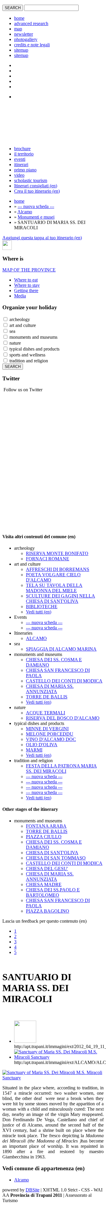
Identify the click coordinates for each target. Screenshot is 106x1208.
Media (20, 295)
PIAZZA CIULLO (44, 836)
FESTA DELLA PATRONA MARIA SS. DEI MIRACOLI (61, 768)
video (19, 175)
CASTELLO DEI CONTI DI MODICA (64, 680)
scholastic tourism (30, 180)
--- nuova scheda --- (36, 206)
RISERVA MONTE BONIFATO (57, 553)
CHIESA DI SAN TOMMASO (56, 857)
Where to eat (26, 279)
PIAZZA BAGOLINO (47, 911)
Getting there (26, 290)
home (19, 18)
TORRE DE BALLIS (46, 696)
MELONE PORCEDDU (49, 733)
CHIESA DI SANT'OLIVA (52, 852)
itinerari (21, 164)
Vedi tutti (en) (38, 611)
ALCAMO (36, 638)
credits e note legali (32, 44)
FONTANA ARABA (46, 826)
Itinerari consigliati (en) (35, 185)
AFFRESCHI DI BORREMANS (57, 569)
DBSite (32, 1189)
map (18, 28)
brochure (22, 148)
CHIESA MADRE (44, 884)
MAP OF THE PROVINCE (29, 269)
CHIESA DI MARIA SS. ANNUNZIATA (50, 689)
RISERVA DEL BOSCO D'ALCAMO (63, 718)
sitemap (21, 50)
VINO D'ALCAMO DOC (51, 739)
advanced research (31, 23)
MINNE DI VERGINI (47, 728)
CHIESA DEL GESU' (47, 868)
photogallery (25, 39)
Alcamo (24, 211)
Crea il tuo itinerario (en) (37, 191)
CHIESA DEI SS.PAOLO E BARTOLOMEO (53, 892)
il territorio (24, 153)
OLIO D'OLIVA (41, 744)
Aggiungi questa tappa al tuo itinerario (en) (42, 237)
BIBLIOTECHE (41, 606)
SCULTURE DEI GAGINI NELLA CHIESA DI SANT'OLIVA (60, 598)
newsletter (23, 34)
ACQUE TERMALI (45, 712)
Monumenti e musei (36, 217)
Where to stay (27, 285)
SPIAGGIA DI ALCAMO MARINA (61, 649)
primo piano (25, 169)
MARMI (34, 749)
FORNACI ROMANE (47, 558)
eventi (19, 159)
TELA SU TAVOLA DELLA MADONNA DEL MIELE (54, 588)
